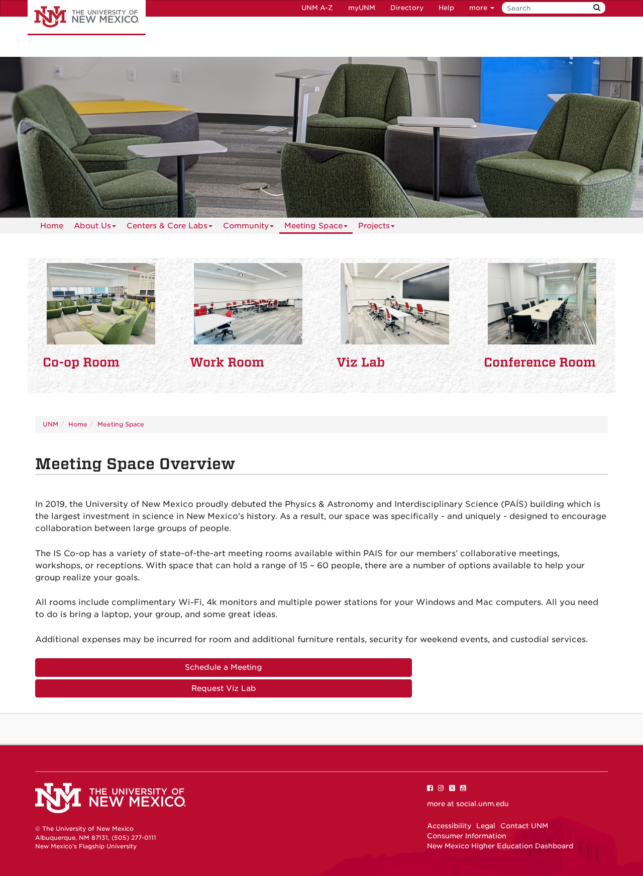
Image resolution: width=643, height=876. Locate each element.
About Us (92, 225)
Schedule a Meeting (223, 667)
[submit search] (596, 8)
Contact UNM (524, 826)
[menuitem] (51, 226)
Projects (374, 225)
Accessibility (449, 826)
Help (446, 8)
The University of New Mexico (87, 17)
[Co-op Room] (101, 303)
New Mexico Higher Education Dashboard (500, 846)
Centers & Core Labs (167, 225)
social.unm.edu (482, 804)
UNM (50, 424)
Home (51, 225)
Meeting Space (313, 225)
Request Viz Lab (223, 688)
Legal (485, 826)
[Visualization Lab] (395, 303)
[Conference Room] (542, 303)
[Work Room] (248, 303)
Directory (406, 8)
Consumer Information (466, 836)
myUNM (361, 8)
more (479, 8)
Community (246, 225)
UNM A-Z (317, 8)
